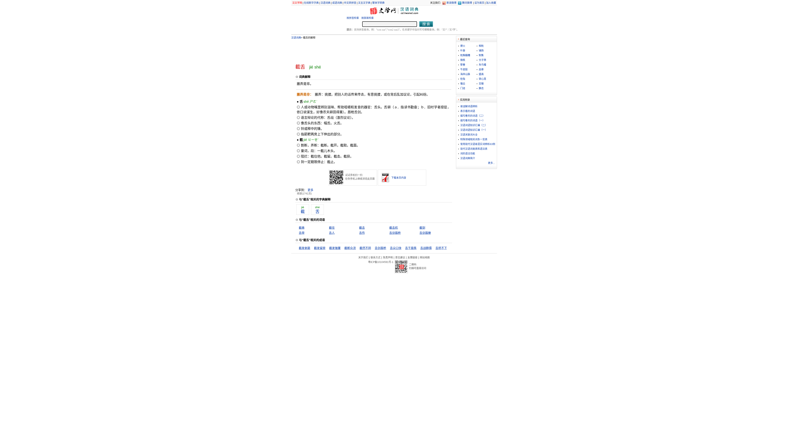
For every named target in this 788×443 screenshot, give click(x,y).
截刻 (422, 227)
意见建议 (400, 257)
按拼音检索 (353, 18)
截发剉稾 (304, 248)
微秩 (462, 60)
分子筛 (482, 60)
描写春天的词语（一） (472, 120)
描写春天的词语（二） (472, 115)
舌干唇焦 (411, 248)
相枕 (481, 46)
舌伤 (362, 232)
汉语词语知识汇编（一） (473, 130)
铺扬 (481, 50)
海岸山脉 (465, 74)
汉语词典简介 (467, 158)
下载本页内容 (398, 177)
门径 (462, 88)
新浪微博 (451, 2)
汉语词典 (325, 2)
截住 (332, 227)
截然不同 (365, 248)
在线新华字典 (311, 2)
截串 (302, 227)
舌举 (302, 232)
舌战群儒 (426, 248)
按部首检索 (367, 18)
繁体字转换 (378, 2)
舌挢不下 (441, 248)
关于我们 (363, 257)
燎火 (462, 46)
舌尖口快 (395, 248)
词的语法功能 (467, 153)
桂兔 (462, 79)
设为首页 (479, 2)
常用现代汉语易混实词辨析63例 (477, 144)
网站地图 (425, 257)
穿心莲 (482, 79)
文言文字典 (364, 2)
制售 (481, 55)
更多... (491, 163)
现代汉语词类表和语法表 (473, 148)
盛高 (481, 74)
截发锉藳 (335, 248)
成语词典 (337, 2)
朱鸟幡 (482, 64)
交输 (481, 83)
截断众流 (350, 248)
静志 (481, 88)
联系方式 (375, 257)
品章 (481, 69)
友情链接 (412, 257)
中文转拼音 (350, 2)
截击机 (393, 227)
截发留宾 (319, 248)
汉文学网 (297, 2)
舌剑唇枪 (395, 232)
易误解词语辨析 (469, 106)
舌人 (332, 232)
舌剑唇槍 (425, 232)
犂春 (462, 64)
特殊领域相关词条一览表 (473, 139)
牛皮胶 (464, 69)
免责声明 (388, 257)
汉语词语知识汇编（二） (473, 125)
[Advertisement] (367, 50)
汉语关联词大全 (469, 134)
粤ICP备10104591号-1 (380, 262)
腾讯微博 (467, 2)
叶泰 (462, 50)
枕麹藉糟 (465, 55)
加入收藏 (491, 2)
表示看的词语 (467, 111)
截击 (362, 227)
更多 (310, 190)
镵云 (462, 83)
